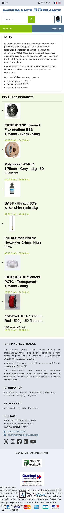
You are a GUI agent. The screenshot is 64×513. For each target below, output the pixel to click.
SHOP (8, 28)
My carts (21, 408)
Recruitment (35, 392)
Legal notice (50, 392)
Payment (32, 395)
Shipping (21, 395)
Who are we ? (10, 392)
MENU (55, 28)
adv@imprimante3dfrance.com (22, 434)
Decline (14, 510)
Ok (3, 510)
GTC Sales (9, 395)
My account (9, 408)
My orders (33, 408)
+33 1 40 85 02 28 (15, 431)
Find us (23, 392)
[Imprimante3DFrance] (32, 10)
